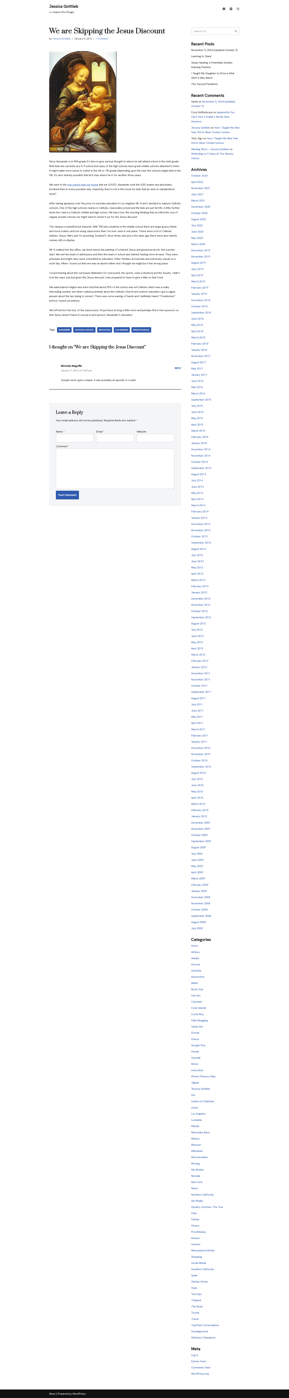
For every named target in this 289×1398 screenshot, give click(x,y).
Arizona (195, 964)
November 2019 (200, 256)
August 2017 (198, 362)
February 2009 (199, 885)
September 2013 (201, 542)
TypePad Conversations (205, 1325)
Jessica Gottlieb (62, 38)
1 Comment (101, 38)
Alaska (195, 958)
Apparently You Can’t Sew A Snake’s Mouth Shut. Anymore (212, 117)
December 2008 (200, 897)
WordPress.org (200, 1373)
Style (194, 1288)
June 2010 (197, 785)
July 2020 (197, 225)
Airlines (195, 952)
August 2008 (198, 922)
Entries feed (198, 1361)
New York (196, 1182)
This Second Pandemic (204, 84)
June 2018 (197, 318)
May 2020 (197, 238)
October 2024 (199, 175)
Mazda (195, 1126)
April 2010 (197, 797)
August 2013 (198, 549)
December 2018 (200, 300)
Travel (195, 1319)
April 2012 (197, 648)
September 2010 (201, 766)
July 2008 (197, 928)
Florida (195, 1033)
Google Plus (198, 1045)
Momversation (199, 1157)
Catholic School (84, 330)
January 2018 (199, 350)
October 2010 (199, 760)
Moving (195, 1163)
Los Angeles (121, 330)
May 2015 (197, 418)
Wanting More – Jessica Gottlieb (210, 149)
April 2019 (197, 275)
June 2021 (197, 194)
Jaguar (195, 1082)
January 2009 (199, 891)
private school (141, 330)
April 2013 (197, 573)
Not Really (197, 1201)
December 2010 (200, 748)
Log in (194, 1355)
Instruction (197, 1070)
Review (195, 1238)
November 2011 (200, 679)
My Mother (197, 1169)
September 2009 (201, 841)
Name (60, 431)
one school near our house (82, 184)
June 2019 (197, 269)
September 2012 (201, 617)
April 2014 (197, 499)
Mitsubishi (197, 1151)
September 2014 (201, 468)
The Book (197, 1306)
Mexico (195, 1138)
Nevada (195, 1176)
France (195, 1039)
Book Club (197, 989)
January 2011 (199, 741)
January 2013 (199, 592)
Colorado (196, 1001)
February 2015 (199, 437)
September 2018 (201, 312)
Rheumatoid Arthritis (203, 1250)
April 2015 (197, 424)
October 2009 (199, 835)
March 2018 (198, 337)
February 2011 (199, 735)
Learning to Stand (201, 56)
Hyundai (195, 1057)
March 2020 (198, 244)
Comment (62, 446)
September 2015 (201, 399)
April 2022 (197, 182)
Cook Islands (198, 1008)
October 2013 (199, 536)
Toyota (195, 1312)
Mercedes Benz (200, 1132)
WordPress (79, 1393)
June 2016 (197, 381)
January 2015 (199, 443)
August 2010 (198, 773)
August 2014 (198, 474)
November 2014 (200, 455)
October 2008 (199, 909)
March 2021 (198, 200)
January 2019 (199, 294)
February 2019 (199, 287)
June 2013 (197, 561)
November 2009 (200, 829)
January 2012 (199, 667)
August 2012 (198, 623)
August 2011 (198, 698)
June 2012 (197, 636)
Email (100, 431)
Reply (178, 368)
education (104, 330)
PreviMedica (198, 1232)
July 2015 (197, 406)
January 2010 (199, 816)
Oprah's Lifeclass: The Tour (207, 1207)
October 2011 (199, 685)
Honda (195, 1051)
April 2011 (197, 723)
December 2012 (200, 598)
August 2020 (198, 219)
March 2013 (198, 580)
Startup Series (199, 1281)
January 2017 (199, 375)
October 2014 (199, 462)
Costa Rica (197, 1014)
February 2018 (199, 343)
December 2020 (200, 206)
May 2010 (197, 791)
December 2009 (200, 822)
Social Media (198, 1263)
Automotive (197, 977)
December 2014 (200, 449)
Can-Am (196, 995)
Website (141, 431)
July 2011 (197, 704)
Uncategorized (199, 1331)
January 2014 (199, 518)
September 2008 (201, 916)
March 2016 (198, 393)
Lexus (194, 1107)
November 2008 (200, 903)
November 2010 (200, 754)
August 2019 (198, 262)
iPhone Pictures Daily (203, 1076)
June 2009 (197, 860)
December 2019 (200, 250)
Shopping (196, 1257)
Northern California (202, 1194)
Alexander (64, 330)
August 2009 (198, 847)
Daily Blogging (199, 1020)
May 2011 (197, 717)
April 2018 (197, 331)
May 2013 (197, 567)
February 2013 (199, 586)
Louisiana (196, 1120)
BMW (194, 983)
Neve (52, 1393)
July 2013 (197, 555)
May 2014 (197, 493)
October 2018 (199, 306)
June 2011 (197, 710)
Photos (195, 1225)
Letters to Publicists (202, 1101)
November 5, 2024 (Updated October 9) (214, 50)
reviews (195, 1244)
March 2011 (198, 729)
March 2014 (198, 505)
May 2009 (197, 866)
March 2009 (198, 878)
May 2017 (197, 368)
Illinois (194, 1064)
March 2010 (198, 804)
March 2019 (198, 281)
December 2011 (200, 673)
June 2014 (197, 487)
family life (197, 1026)
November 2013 (200, 530)
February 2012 (199, 661)
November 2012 (200, 605)
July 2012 (197, 629)
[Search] (236, 31)
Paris (194, 1213)
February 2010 (199, 810)
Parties (195, 1219)
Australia (196, 970)
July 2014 (197, 480)
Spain (194, 1275)
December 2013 (200, 524)
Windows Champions (203, 1337)
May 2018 (197, 325)
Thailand (196, 1300)
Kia (193, 1095)
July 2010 (197, 779)
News (194, 1188)
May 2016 (197, 387)
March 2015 (198, 431)
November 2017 (200, 356)
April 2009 (197, 872)
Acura (194, 945)
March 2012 (198, 654)
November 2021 (200, 188)
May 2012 (197, 642)
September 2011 (201, 692)
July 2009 (197, 853)
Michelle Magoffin (71, 366)
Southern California (202, 1269)
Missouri (196, 1145)
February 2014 (199, 511)
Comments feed (200, 1367)
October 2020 (199, 213)
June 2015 (197, 412)
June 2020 (197, 231)
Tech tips (196, 1294)
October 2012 (199, 611)
